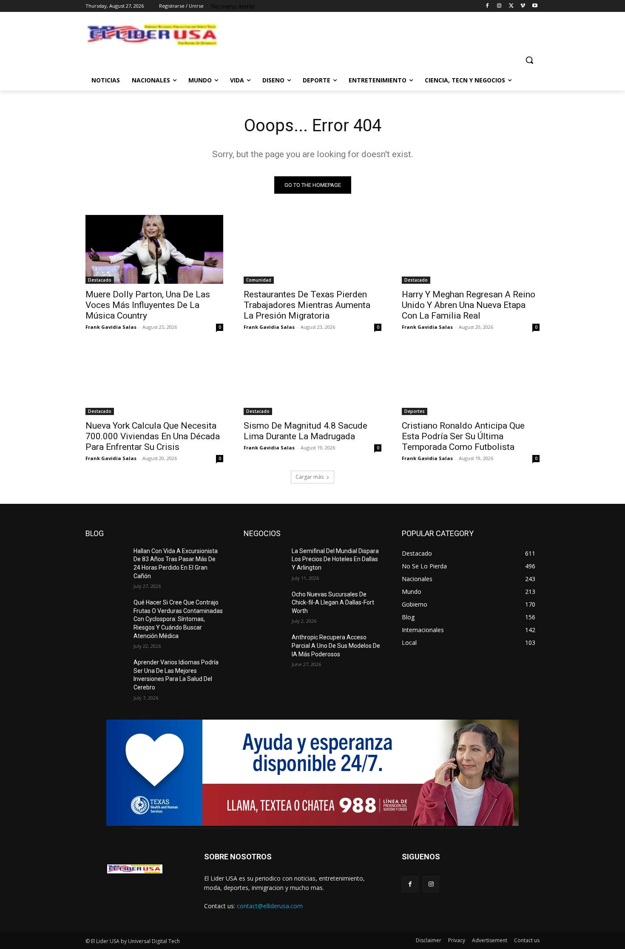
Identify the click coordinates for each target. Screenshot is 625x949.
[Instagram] (499, 6)
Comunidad (258, 280)
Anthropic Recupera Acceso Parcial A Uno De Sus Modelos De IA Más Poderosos (336, 645)
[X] (511, 6)
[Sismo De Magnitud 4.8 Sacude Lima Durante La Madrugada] (312, 380)
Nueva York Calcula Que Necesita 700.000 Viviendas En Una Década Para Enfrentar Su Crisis (152, 436)
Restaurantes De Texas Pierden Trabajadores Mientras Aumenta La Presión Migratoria (307, 305)
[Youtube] (535, 6)
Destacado (99, 280)
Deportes (414, 411)
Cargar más (309, 476)
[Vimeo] (523, 6)
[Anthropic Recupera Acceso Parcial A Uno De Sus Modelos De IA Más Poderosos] (264, 647)
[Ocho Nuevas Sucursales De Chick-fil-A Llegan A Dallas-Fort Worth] (264, 604)
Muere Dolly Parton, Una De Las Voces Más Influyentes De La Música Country (147, 305)
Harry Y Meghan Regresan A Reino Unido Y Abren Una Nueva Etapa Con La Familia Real (468, 305)
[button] (529, 60)
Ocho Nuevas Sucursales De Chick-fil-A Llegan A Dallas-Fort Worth (333, 602)
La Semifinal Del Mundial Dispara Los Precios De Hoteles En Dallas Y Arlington (335, 559)
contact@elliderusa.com (270, 906)
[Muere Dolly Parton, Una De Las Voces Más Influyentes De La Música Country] (154, 249)
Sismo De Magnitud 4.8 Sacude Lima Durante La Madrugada (305, 431)
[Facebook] (487, 6)
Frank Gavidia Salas (110, 327)
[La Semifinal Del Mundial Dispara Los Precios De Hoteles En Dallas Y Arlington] (264, 561)
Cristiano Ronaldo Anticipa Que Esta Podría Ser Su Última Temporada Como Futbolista (463, 436)
